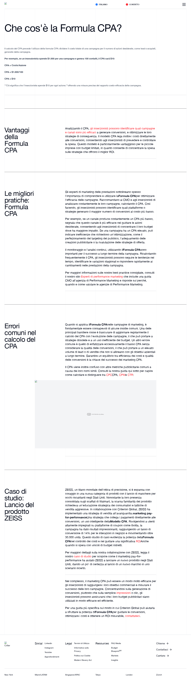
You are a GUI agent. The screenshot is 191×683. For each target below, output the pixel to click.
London (129, 675)
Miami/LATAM (41, 675)
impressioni (123, 592)
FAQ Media (116, 643)
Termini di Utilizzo (81, 643)
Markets (114, 655)
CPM (122, 374)
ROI (138, 541)
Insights (114, 660)
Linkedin (48, 643)
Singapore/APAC (72, 675)
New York (8, 675)
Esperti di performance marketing (102, 276)
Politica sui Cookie (82, 655)
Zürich (159, 675)
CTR (130, 374)
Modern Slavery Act (83, 660)
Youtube (48, 652)
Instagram (49, 648)
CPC (109, 374)
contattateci (132, 615)
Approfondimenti (52, 657)
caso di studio (82, 556)
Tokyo (98, 675)
